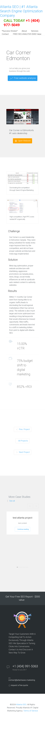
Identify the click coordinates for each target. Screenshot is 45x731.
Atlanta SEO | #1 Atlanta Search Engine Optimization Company (21, 11)
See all (12, 501)
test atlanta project (22, 517)
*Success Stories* (10, 31)
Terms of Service (30, 711)
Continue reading (23, 529)
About (24, 31)
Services (34, 31)
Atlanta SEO (21, 704)
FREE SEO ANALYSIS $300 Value (27, 34)
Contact (5, 34)
